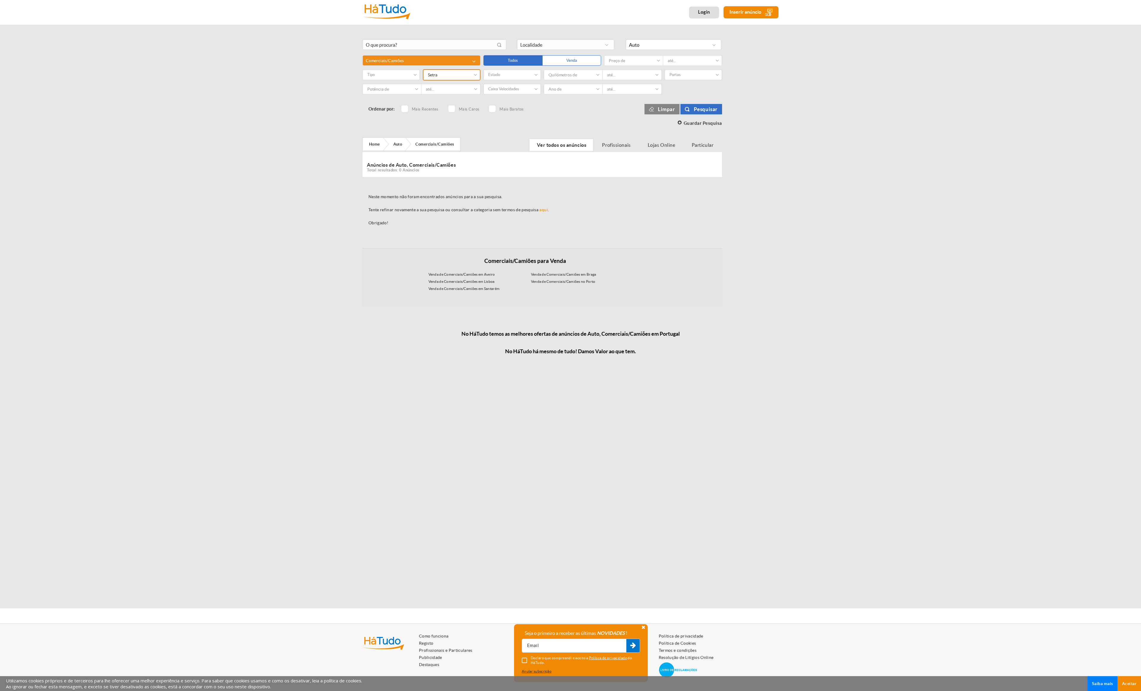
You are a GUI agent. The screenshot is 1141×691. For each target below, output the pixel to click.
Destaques (429, 664)
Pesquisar (706, 109)
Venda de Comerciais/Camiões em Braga (563, 274)
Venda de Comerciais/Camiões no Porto (563, 281)
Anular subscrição (536, 671)
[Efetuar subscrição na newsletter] (633, 646)
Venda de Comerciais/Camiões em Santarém (464, 289)
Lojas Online (661, 145)
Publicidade (430, 657)
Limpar (666, 109)
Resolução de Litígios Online (686, 657)
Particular (703, 145)
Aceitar (1129, 683)
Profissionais (616, 145)
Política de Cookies (677, 643)
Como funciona (434, 636)
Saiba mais (1102, 683)
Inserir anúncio (745, 12)
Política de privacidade (681, 636)
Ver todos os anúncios (561, 145)
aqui (543, 209)
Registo (426, 643)
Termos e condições (677, 650)
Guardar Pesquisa (703, 123)
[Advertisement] (754, 126)
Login (704, 12)
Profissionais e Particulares (445, 650)
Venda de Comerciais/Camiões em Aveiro (461, 274)
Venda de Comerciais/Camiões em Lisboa (461, 281)
